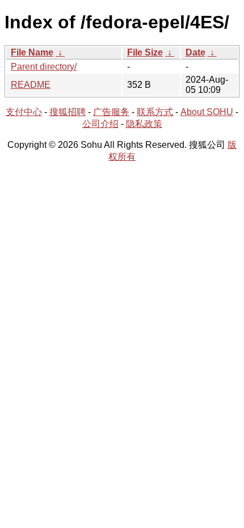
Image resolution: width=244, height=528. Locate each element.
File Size (145, 52)
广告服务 (111, 112)
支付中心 (24, 112)
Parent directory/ (44, 66)
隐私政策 (144, 124)
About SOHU (206, 112)
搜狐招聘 (67, 112)
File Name (32, 52)
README (31, 85)
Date (195, 52)
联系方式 (155, 112)
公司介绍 (100, 124)
